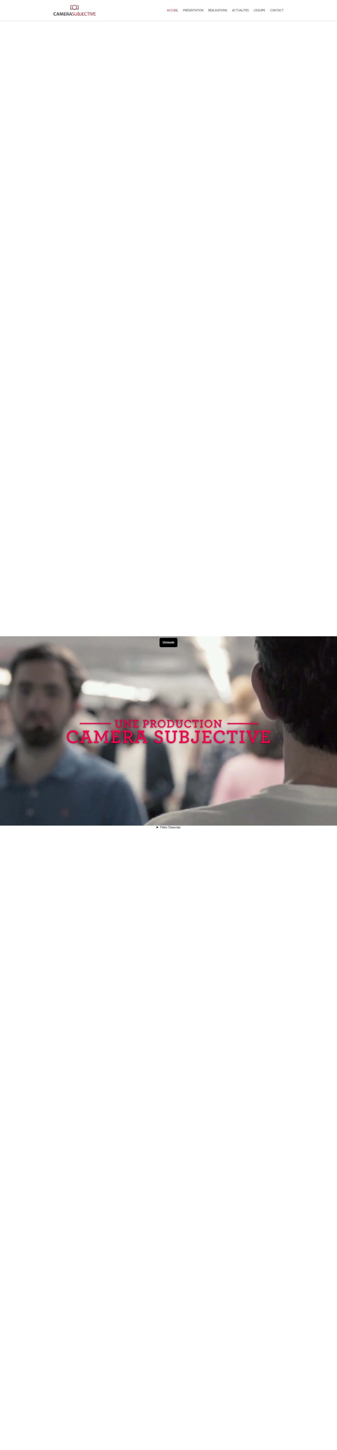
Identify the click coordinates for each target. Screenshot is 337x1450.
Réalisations (217, 10)
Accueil (172, 10)
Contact (277, 10)
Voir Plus (168, 1429)
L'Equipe (259, 10)
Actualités (240, 10)
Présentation (193, 10)
